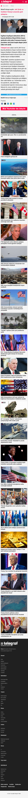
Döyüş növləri (3, 753)
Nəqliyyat (3, 687)
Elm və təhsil (3, 697)
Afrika (2, 712)
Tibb (2, 701)
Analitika (2, 672)
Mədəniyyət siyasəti (5, 739)
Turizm (2, 688)
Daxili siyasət (3, 668)
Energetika (3, 681)
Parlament (3, 665)
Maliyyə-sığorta (4, 683)
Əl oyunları (3, 755)
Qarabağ (2, 670)
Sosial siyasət (4, 695)
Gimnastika (3, 751)
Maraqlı (2, 732)
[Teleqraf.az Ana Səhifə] (6, 1)
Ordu (2, 659)
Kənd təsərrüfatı (4, 679)
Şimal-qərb (3, 771)
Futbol (2, 757)
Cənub (2, 778)
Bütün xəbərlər (4, 784)
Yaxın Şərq (3, 717)
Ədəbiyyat (3, 740)
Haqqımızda (4, 786)
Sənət (2, 742)
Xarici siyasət (3, 666)
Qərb (2, 776)
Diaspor (2, 661)
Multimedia (18, 784)
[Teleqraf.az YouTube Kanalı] (14, 108)
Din (1, 705)
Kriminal (2, 730)
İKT (1, 685)
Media (2, 703)
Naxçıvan (3, 780)
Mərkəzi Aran (3, 769)
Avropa (2, 719)
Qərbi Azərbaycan (4, 663)
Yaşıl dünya (3, 699)
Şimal (2, 772)
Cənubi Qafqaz (4, 721)
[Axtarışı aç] (23, 1)
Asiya (2, 715)
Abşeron (2, 774)
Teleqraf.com (5, 48)
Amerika (2, 714)
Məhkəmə (3, 728)
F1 (1, 749)
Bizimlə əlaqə (11, 786)
